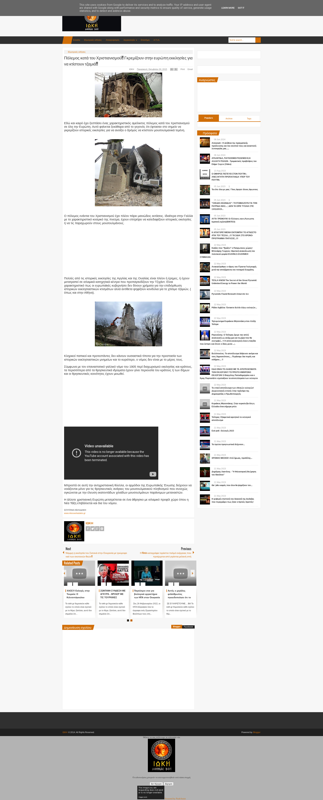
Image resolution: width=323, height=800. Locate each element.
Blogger (177, 626)
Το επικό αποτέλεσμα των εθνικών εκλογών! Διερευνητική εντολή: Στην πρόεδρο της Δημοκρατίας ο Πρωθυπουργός (233, 391)
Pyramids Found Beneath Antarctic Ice (230, 294)
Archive (229, 118)
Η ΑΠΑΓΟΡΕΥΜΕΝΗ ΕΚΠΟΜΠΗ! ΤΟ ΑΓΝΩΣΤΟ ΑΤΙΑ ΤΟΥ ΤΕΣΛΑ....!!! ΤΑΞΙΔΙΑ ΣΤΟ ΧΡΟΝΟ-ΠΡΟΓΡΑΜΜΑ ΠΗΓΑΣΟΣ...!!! (234, 235)
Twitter (92, 528)
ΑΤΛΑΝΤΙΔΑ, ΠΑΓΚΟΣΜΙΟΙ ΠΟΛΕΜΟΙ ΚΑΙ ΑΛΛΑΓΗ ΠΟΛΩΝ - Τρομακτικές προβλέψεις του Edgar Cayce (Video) (234, 161)
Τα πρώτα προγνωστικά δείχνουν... (228, 444)
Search (258, 40)
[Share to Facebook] (81, 576)
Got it (241, 8)
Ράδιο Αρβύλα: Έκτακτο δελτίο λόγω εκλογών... (234, 307)
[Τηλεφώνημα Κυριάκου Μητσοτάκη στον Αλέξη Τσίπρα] (205, 322)
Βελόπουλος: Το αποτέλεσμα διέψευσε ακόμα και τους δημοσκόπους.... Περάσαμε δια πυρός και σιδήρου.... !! (235, 356)
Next (193, 573)
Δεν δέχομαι (156, 783)
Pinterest (102, 528)
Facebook (88, 528)
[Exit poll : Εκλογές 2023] (205, 431)
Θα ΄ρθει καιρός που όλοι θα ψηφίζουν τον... (232, 485)
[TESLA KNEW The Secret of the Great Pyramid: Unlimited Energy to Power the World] (205, 281)
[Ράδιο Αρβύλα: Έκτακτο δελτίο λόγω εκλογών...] (205, 308)
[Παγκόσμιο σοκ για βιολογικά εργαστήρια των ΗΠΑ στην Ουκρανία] (179, 573)
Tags (249, 118)
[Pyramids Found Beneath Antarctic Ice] (205, 294)
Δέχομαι (168, 783)
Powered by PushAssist (175, 798)
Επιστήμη (145, 40)
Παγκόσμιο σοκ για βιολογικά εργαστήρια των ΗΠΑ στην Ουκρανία (179, 594)
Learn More (228, 8)
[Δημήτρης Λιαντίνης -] (205, 472)
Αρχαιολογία (129, 40)
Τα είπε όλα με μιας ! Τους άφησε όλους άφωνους (235, 189)
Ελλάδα (76, 40)
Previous (64, 573)
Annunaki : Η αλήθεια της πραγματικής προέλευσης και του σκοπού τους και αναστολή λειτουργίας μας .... (234, 146)
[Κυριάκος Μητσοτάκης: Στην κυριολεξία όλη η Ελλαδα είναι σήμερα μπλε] (205, 404)
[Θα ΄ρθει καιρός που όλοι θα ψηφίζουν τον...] (205, 486)
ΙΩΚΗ (132, 69)
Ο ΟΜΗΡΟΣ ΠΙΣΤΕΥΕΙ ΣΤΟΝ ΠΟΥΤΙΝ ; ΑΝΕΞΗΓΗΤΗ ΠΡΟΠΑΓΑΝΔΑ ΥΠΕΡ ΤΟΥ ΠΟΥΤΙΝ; (231, 177)
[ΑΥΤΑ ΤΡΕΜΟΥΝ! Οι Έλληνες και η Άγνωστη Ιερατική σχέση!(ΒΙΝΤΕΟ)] (205, 219)
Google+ (97, 528)
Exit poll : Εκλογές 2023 (223, 431)
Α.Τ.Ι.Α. (157, 40)
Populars (208, 118)
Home (67, 40)
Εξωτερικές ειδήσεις (93, 40)
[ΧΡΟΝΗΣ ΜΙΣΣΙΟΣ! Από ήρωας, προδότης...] (205, 459)
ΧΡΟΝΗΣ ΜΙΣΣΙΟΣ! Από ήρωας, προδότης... (232, 458)
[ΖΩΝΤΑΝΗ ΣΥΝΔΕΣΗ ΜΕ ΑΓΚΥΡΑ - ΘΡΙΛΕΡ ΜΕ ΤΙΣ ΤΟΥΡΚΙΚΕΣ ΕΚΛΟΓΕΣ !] (145, 573)
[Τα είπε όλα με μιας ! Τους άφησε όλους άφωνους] (205, 190)
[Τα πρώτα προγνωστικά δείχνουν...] (205, 445)
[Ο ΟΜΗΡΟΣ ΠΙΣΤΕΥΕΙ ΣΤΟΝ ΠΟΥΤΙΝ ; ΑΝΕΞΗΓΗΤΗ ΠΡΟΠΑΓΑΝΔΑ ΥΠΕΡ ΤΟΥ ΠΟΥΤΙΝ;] (205, 174)
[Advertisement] (199, 16)
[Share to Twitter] (85, 576)
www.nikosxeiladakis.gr (74, 513)
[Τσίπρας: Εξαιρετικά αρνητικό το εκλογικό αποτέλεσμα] (205, 418)
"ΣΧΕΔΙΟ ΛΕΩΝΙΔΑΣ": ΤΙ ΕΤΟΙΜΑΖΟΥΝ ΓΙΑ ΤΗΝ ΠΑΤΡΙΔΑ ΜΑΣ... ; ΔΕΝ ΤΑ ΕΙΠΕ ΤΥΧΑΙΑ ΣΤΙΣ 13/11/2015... (234, 206)
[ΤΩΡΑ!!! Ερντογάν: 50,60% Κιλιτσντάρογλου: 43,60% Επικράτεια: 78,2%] (78, 573)
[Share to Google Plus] (90, 576)
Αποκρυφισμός (112, 40)
